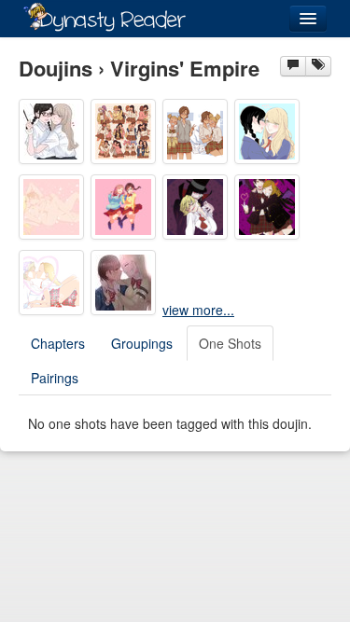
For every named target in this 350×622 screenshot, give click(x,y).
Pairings (54, 377)
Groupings (142, 343)
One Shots (230, 343)
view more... (198, 309)
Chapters (58, 343)
